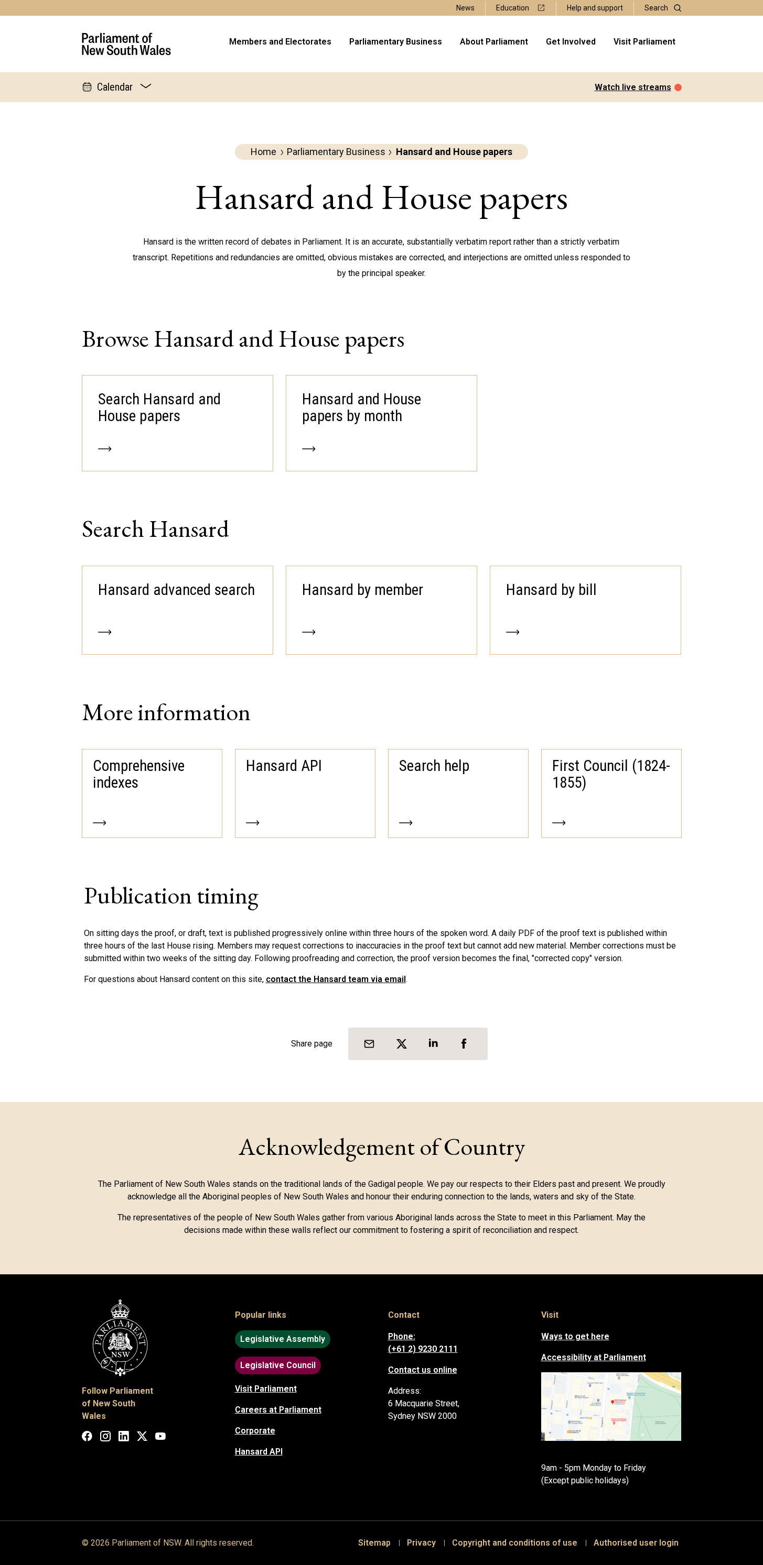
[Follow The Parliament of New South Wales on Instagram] (105, 1438)
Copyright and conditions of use (514, 1543)
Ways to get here (575, 1336)
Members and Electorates (280, 42)
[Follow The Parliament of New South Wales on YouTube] (160, 1438)
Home (263, 151)
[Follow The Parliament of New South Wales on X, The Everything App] (142, 1438)
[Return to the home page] (126, 44)
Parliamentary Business (395, 42)
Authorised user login (636, 1543)
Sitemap (374, 1543)
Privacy (421, 1543)
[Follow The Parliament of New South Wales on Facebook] (87, 1438)
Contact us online (422, 1370)
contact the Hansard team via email (336, 979)
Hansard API (259, 1452)
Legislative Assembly (282, 1339)
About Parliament (494, 42)
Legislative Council (278, 1365)
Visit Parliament (644, 42)
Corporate (255, 1431)
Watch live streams (633, 87)
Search (656, 8)
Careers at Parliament (278, 1410)
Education (512, 8)
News (465, 8)
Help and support (595, 8)
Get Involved (571, 42)
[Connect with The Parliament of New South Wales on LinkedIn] (124, 1438)
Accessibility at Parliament (593, 1357)
